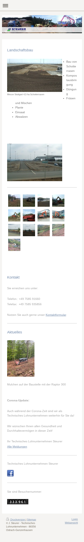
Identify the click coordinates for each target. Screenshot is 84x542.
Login (75, 519)
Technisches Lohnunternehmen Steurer (32, 463)
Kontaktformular (56, 314)
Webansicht (71, 522)
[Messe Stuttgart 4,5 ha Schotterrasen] (34, 75)
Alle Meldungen (17, 446)
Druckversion (18, 519)
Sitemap (31, 519)
